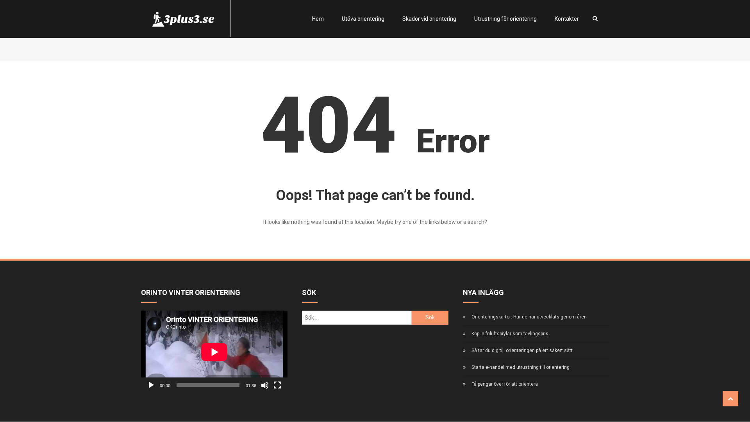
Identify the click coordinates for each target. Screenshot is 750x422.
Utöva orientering (363, 19)
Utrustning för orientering (505, 19)
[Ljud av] (265, 385)
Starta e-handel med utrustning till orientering (520, 367)
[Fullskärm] (277, 385)
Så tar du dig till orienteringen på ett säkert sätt (522, 350)
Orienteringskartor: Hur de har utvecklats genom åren (529, 317)
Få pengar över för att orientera (504, 384)
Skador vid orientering (429, 19)
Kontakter (567, 19)
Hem (318, 19)
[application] (214, 352)
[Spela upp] (151, 385)
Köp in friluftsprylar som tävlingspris (509, 333)
